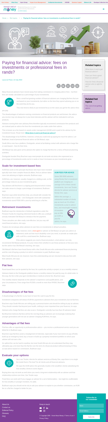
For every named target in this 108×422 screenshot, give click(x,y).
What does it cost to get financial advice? (40, 133)
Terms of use (69, 415)
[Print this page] (77, 87)
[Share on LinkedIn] (63, 86)
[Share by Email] (72, 86)
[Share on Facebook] (58, 86)
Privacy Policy (44, 418)
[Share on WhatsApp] (68, 86)
